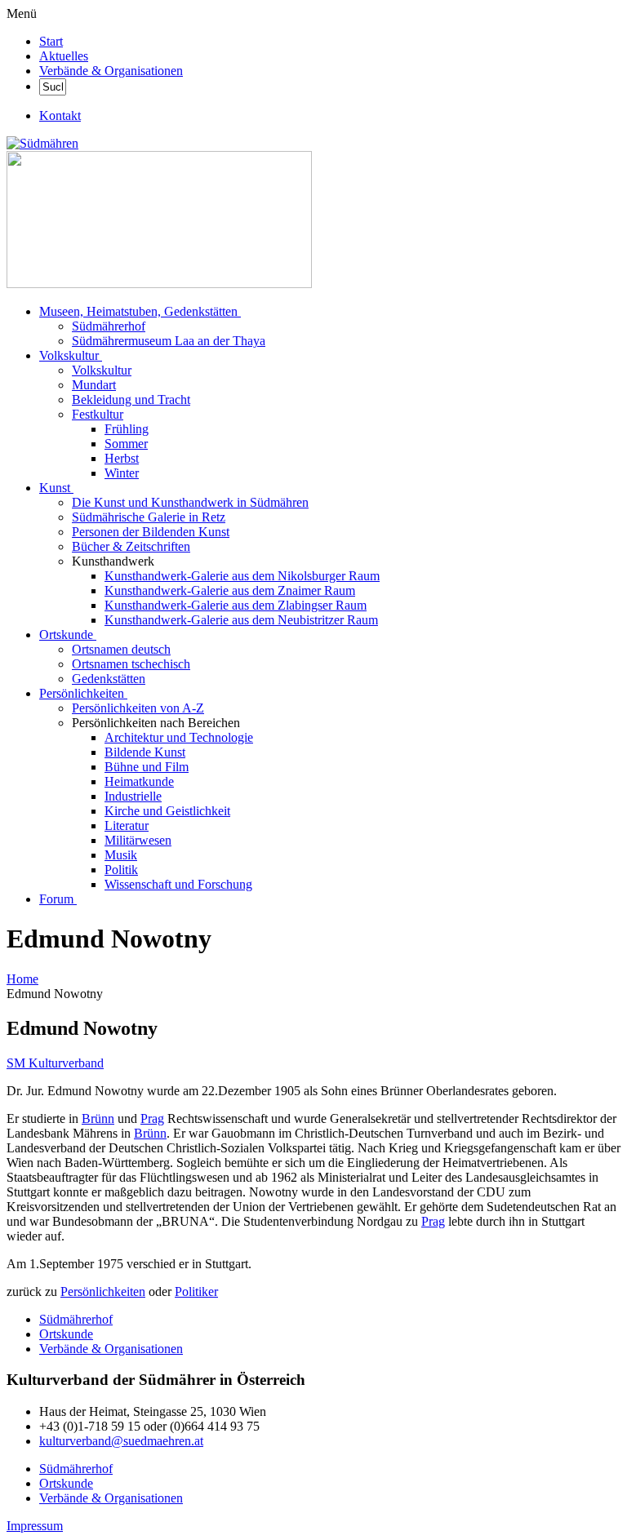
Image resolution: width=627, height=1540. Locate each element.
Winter (121, 473)
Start (51, 41)
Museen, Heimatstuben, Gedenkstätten (138, 311)
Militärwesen (137, 840)
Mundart (94, 385)
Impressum (35, 1526)
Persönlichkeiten (81, 693)
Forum (56, 899)
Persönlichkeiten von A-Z (138, 708)
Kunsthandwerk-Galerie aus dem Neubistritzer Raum (241, 620)
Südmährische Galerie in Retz (148, 517)
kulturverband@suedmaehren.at (121, 1441)
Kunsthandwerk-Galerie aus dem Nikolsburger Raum (242, 576)
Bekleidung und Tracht (131, 399)
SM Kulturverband (55, 1063)
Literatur (126, 825)
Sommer (126, 443)
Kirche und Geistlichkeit (167, 811)
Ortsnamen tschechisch (131, 664)
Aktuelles (63, 56)
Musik (120, 855)
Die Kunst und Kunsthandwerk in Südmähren (190, 502)
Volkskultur (69, 355)
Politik (121, 870)
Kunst (54, 488)
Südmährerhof (108, 326)
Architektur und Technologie (178, 737)
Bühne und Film (146, 767)
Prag (152, 1118)
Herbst (121, 458)
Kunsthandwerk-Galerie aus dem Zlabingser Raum (235, 605)
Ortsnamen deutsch (121, 649)
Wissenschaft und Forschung (178, 884)
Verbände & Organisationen (111, 71)
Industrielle (133, 796)
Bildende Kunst (144, 752)
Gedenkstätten (108, 679)
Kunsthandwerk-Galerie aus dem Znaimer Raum (229, 590)
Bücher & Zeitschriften (131, 546)
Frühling (126, 429)
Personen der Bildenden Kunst (150, 532)
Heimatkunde (139, 781)
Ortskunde (66, 634)
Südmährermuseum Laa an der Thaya (168, 341)
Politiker (196, 1291)
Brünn (98, 1118)
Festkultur (97, 414)
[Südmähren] (42, 143)
